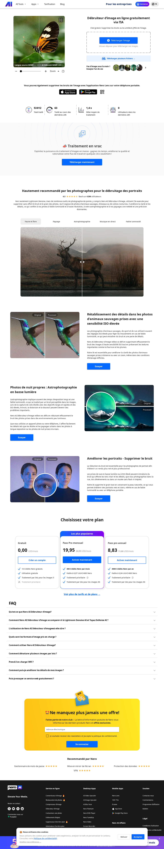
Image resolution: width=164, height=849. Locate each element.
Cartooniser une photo (54, 813)
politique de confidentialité (105, 736)
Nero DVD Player (89, 813)
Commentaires (148, 800)
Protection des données (125, 766)
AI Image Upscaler (90, 800)
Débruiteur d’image (53, 809)
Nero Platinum (88, 809)
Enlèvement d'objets (53, 817)
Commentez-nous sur (15, 814)
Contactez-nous (148, 796)
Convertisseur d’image (54, 796)
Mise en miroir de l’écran (79, 766)
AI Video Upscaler (89, 796)
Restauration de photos (54, 800)
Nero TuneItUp (88, 817)
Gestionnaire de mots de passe (29, 766)
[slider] (31, 71)
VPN (76, 770)
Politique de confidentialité (152, 830)
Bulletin (145, 809)
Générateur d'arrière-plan (55, 826)
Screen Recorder (89, 826)
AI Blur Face (87, 804)
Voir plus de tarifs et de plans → (82, 594)
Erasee (114, 804)
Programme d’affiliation (151, 804)
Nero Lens (115, 796)
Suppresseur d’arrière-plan (55, 822)
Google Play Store (121, 813)
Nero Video (87, 822)
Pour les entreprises (119, 4)
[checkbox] (47, 735)
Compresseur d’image (53, 804)
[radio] (67, 196)
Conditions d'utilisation (151, 826)
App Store (118, 809)
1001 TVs (115, 800)
